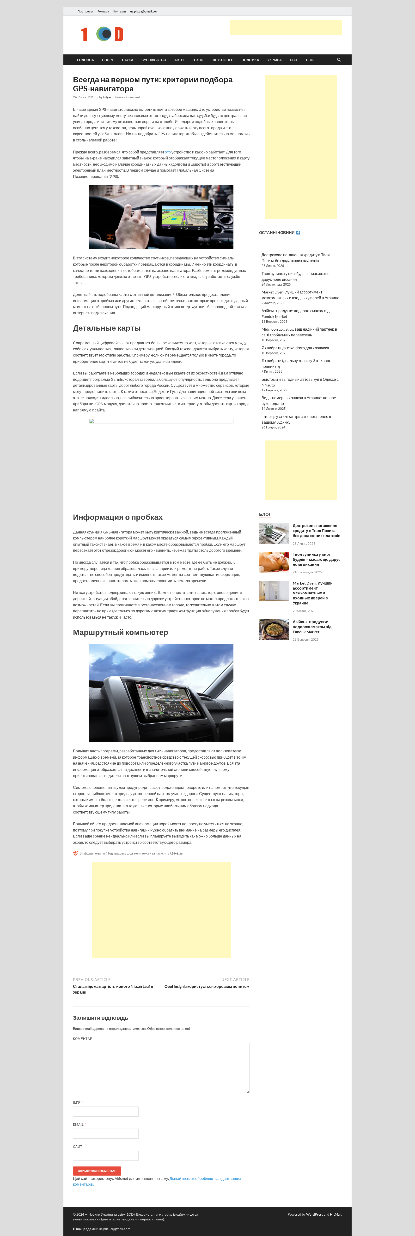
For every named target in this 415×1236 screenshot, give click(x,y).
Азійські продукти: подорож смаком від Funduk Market (312, 626)
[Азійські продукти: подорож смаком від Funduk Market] (274, 622)
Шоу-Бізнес (222, 60)
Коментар (84, 1039)
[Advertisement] (286, 27)
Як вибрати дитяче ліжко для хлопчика (295, 348)
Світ (294, 60)
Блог (310, 60)
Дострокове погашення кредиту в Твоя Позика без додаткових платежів (316, 530)
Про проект (85, 11)
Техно (197, 60)
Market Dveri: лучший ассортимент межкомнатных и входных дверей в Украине (313, 593)
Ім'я (78, 1102)
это (168, 152)
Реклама (103, 11)
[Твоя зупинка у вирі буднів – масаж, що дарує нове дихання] (274, 554)
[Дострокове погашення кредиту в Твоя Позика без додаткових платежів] (274, 526)
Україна (274, 60)
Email (79, 1124)
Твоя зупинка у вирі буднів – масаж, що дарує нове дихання (317, 559)
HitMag (335, 1214)
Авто (179, 60)
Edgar (107, 97)
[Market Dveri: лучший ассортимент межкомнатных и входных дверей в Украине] (274, 583)
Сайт (77, 1146)
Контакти (119, 11)
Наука (127, 60)
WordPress (314, 1214)
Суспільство (153, 60)
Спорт (108, 60)
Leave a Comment (127, 97)
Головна (85, 60)
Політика (250, 60)
